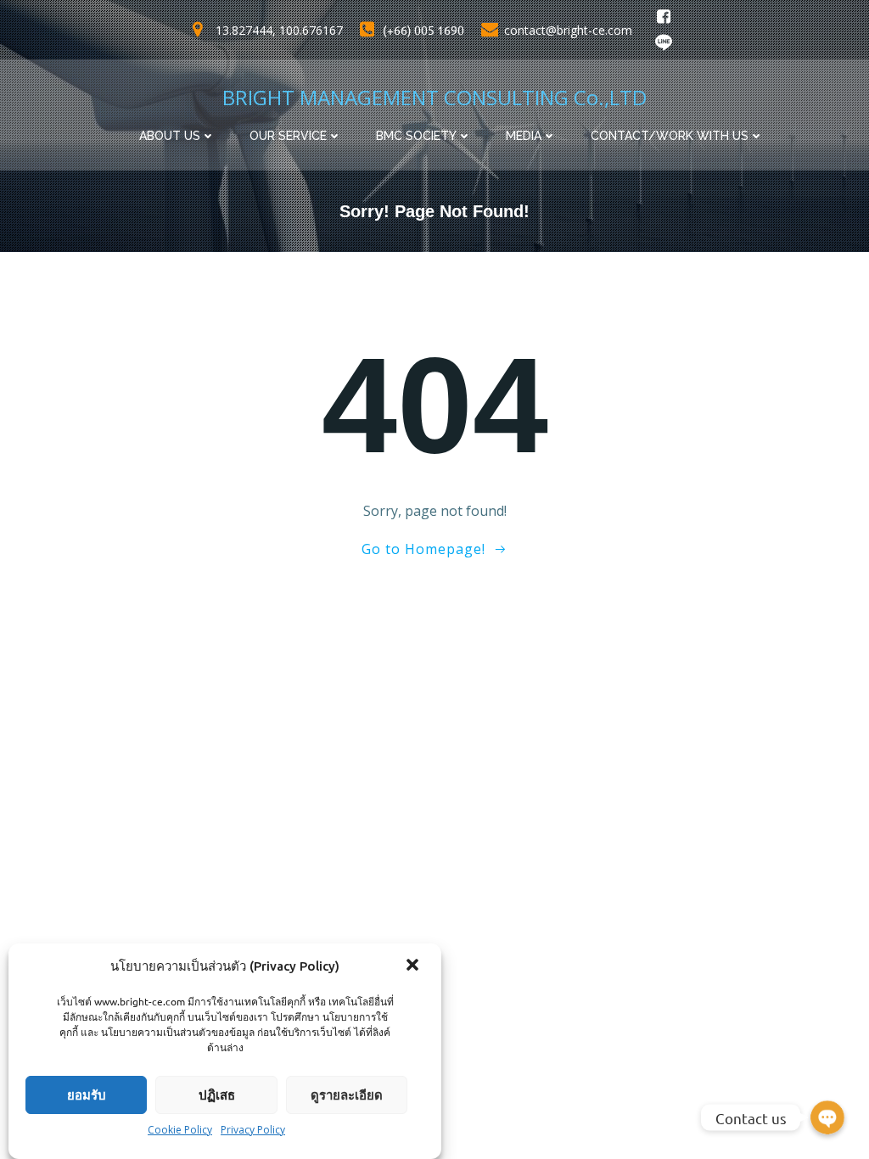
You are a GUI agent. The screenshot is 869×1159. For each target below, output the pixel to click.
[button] (414, 966)
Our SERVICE (288, 136)
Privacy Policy (253, 1130)
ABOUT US (169, 136)
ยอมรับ (86, 1095)
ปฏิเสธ (217, 1095)
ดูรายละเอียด (347, 1095)
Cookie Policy (180, 1130)
